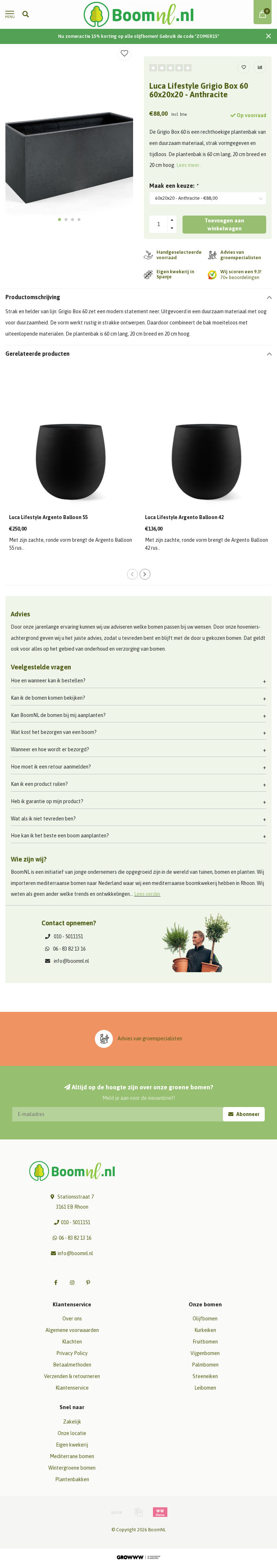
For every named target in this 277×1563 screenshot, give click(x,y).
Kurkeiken (205, 1330)
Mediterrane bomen (72, 1456)
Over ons (72, 1318)
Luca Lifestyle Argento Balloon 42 (184, 517)
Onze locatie (72, 1433)
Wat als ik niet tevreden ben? (43, 819)
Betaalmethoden (72, 1365)
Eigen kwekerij (72, 1445)
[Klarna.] (160, 1512)
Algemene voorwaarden (72, 1330)
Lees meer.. (188, 165)
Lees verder (147, 894)
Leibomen (205, 1388)
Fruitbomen (205, 1342)
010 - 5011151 (68, 936)
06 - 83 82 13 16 (69, 949)
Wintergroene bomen (72, 1468)
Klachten (72, 1342)
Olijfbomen (205, 1318)
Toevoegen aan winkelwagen (224, 224)
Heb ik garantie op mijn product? (47, 801)
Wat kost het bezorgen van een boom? (54, 732)
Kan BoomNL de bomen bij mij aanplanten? (58, 715)
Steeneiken (205, 1376)
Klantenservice (72, 1388)
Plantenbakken (72, 1479)
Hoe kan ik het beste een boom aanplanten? (60, 835)
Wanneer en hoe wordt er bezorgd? (50, 749)
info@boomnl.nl (71, 961)
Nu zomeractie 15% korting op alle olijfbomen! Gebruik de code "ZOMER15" (138, 36)
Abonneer (247, 1114)
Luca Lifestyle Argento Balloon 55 (48, 517)
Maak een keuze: (173, 185)
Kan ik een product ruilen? (39, 784)
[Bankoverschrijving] (117, 1512)
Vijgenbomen (205, 1353)
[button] (59, 219)
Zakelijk (72, 1422)
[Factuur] (138, 1512)
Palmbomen (205, 1365)
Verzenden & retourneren (72, 1376)
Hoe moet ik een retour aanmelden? (51, 767)
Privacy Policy (72, 1353)
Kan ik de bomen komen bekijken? (48, 698)
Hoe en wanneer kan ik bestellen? (48, 680)
